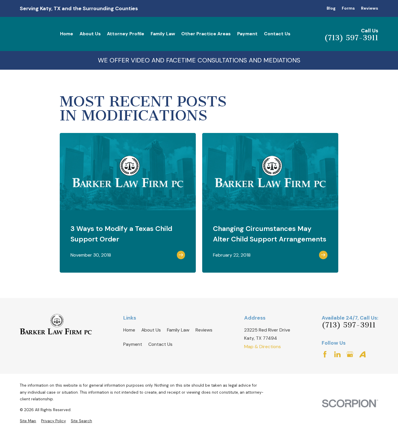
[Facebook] (325, 354)
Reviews (369, 8)
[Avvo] (362, 354)
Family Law (178, 330)
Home (129, 330)
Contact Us (160, 344)
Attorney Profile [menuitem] (125, 34)
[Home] (56, 324)
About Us (151, 330)
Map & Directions (262, 346)
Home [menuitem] (66, 34)
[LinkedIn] (337, 354)
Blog (331, 8)
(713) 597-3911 (351, 37)
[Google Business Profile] (350, 354)
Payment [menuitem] (247, 34)
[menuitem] (28, 421)
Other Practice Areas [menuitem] (206, 34)
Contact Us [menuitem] (277, 34)
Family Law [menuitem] (163, 34)
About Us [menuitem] (90, 34)
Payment (132, 344)
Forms (348, 8)
